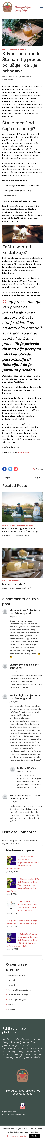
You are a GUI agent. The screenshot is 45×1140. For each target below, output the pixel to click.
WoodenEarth (23, 452)
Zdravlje (11, 1009)
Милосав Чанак (18, 610)
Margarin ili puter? (13, 583)
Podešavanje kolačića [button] (16, 1136)
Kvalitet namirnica (10, 49)
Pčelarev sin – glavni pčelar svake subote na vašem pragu (20, 530)
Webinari (12, 1004)
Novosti (11, 985)
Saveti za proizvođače (18, 995)
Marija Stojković (25, 536)
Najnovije (24, 49)
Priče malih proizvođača (22, 525)
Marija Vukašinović (23, 77)
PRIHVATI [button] (34, 1136)
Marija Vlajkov (18, 695)
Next (37, 478)
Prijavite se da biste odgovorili (25, 612)
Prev (7, 478)
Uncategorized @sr (17, 999)
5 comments (7, 80)
